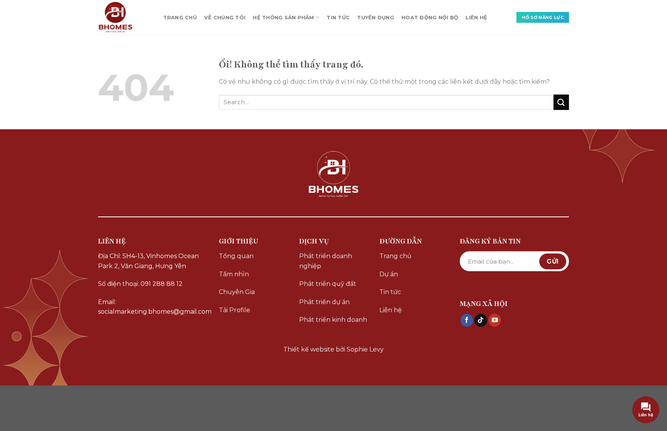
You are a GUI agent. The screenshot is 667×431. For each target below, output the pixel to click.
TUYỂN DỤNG (375, 17)
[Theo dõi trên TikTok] (480, 320)
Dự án (388, 274)
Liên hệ (390, 310)
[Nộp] (561, 102)
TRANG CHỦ (180, 17)
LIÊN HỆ (476, 17)
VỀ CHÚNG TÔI (224, 17)
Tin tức (390, 292)
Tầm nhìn (234, 274)
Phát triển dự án (324, 302)
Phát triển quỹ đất (327, 283)
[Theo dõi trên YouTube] (494, 320)
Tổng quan (236, 256)
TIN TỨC (338, 17)
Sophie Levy (365, 349)
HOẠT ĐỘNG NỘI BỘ (429, 17)
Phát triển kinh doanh (333, 319)
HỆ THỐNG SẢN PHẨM (283, 17)
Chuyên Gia (237, 292)
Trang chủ (395, 256)
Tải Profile (234, 310)
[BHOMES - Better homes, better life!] (123, 17)
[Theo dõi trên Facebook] (466, 320)
